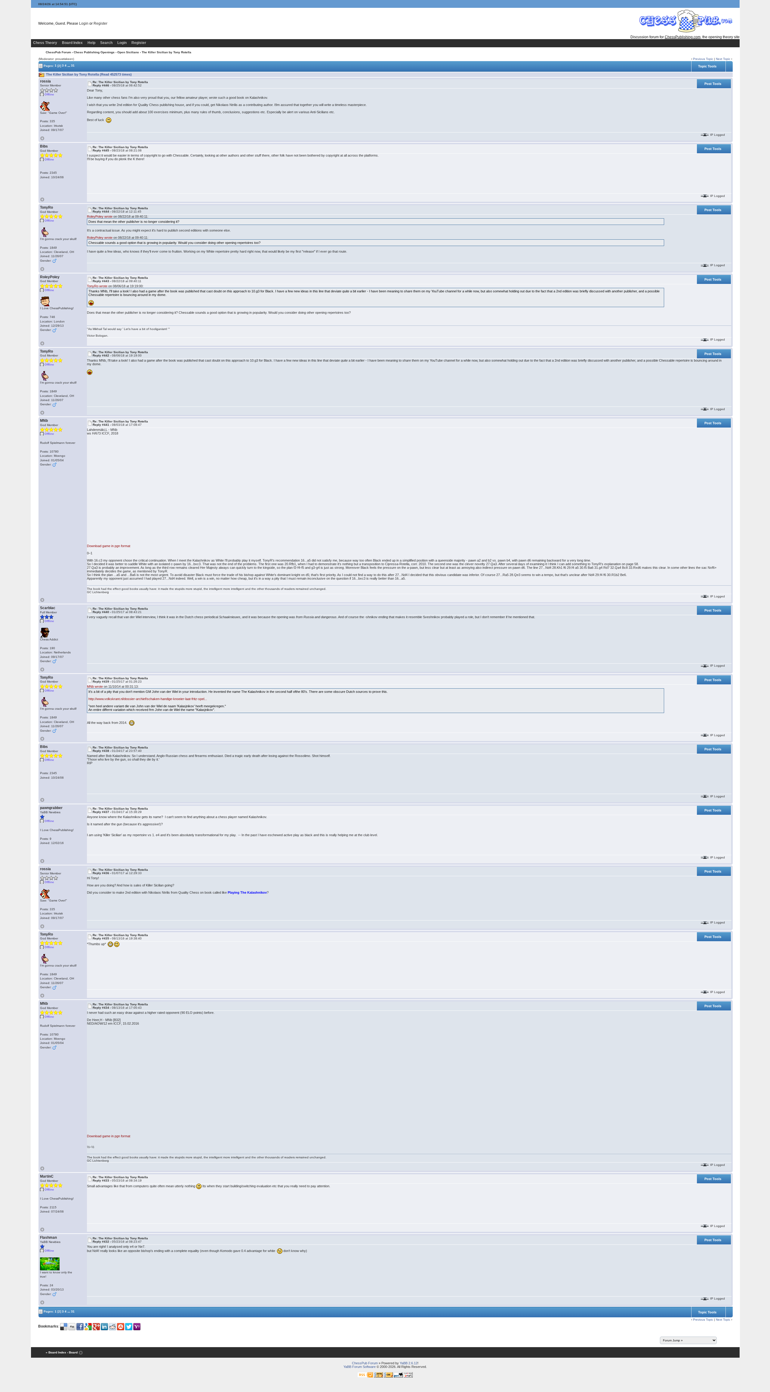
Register (100, 23)
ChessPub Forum (58, 52)
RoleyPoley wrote (99, 216)
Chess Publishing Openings (94, 52)
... (68, 65)
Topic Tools (707, 66)
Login (83, 23)
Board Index (72, 43)
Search (106, 43)
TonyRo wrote (97, 286)
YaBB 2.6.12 (408, 1363)
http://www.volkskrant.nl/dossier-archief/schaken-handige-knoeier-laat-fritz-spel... (147, 699)
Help (91, 43)
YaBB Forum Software (359, 1367)
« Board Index (56, 1352)
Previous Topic (703, 59)
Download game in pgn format (108, 546)
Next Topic (723, 59)
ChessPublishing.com (683, 37)
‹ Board (72, 1352)
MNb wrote (95, 686)
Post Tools (712, 84)
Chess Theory (45, 43)
